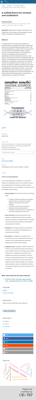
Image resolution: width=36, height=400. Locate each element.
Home (3, 6)
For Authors (6, 324)
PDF (4, 128)
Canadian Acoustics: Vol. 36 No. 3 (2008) (21, 281)
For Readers (6, 321)
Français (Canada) (8, 293)
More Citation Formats (9, 152)
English (5, 290)
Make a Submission (9, 311)
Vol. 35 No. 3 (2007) (19, 6)
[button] (18, 335)
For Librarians (6, 326)
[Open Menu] (1, 1)
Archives (9, 6)
